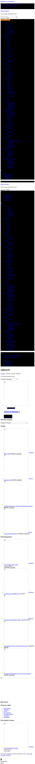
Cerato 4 (9, 74)
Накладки (10, 161)
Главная (3, 373)
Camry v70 (10, 142)
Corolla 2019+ (11, 147)
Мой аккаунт (7, 708)
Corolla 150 (10, 144)
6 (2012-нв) (10, 109)
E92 (8, 40)
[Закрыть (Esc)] (1, 761)
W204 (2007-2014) (12, 113)
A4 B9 (9, 30)
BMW (5, 36)
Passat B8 (9, 154)
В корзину (8, 416)
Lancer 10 (9, 128)
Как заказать (7, 174)
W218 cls (9, 122)
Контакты (6, 178)
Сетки (9, 164)
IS (7, 98)
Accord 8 (9, 60)
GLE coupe (10, 112)
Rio (8, 77)
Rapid (8, 136)
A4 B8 (9, 28)
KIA (5, 69)
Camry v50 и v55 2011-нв (14, 141)
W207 (8, 117)
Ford (5, 53)
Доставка (6, 177)
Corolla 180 (10, 145)
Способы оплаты (8, 176)
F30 (8, 43)
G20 (8, 44)
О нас (5, 173)
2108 (8, 82)
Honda (5, 58)
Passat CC (9, 155)
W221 (8, 123)
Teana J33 (9, 132)
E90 (8, 39)
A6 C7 (9, 34)
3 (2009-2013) (11, 104)
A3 (8, 24)
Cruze (8, 52)
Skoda (5, 134)
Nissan (5, 129)
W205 (8, 115)
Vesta (8, 90)
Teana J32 (9, 131)
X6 (8, 49)
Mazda (5, 101)
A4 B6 (9, 25)
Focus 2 (9, 55)
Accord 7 (9, 59)
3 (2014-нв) (10, 106)
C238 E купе (10, 125)
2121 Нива (10, 88)
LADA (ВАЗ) (7, 78)
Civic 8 (9, 62)
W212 (8, 120)
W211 (8, 119)
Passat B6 (9, 151)
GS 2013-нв (10, 96)
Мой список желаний (10, 5)
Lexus (5, 94)
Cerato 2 (9, 71)
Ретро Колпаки (11, 163)
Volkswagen (7, 148)
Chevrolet (6, 50)
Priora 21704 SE (11, 93)
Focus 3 (9, 56)
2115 (8, 87)
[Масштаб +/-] (6, 761)
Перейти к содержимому (7, 1)
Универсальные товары (10, 158)
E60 (8, 37)
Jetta (8, 150)
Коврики (9, 160)
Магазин (6, 710)
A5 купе (9, 33)
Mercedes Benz (8, 110)
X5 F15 (9, 47)
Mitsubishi (6, 126)
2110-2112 (10, 85)
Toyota (5, 138)
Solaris (9, 68)
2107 (8, 81)
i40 (8, 66)
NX (8, 100)
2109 (8, 84)
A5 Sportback (10, 31)
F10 (8, 41)
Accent (9, 65)
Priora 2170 (10, 91)
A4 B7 (9, 27)
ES (8, 97)
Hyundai (6, 63)
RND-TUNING (5, 11)
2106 (8, 79)
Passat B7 (9, 153)
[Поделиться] (3, 761)
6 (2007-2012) (11, 107)
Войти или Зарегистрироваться (12, 4)
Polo (8, 157)
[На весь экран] (4, 761)
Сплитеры (10, 167)
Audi (5, 22)
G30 (8, 46)
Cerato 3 (9, 72)
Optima (9, 75)
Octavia (9, 135)
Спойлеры (10, 166)
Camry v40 (10, 139)
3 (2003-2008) (11, 103)
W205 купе (10, 116)
